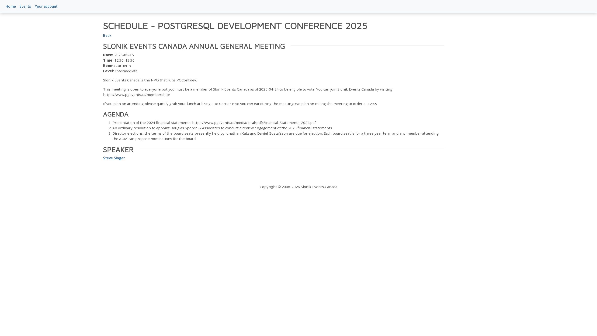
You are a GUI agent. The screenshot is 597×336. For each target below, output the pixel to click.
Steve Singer (114, 158)
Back (107, 35)
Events (25, 6)
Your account (46, 6)
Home (11, 6)
